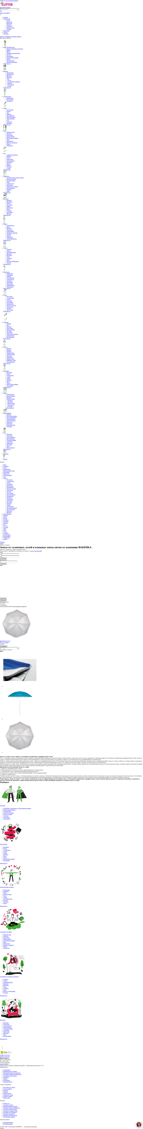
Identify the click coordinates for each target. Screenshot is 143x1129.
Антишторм (10, 506)
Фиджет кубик (7, 894)
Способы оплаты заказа (10, 1076)
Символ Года (10, 183)
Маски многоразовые (9, 810)
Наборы (5, 71)
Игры (8, 260)
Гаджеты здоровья (8, 813)
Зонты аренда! (11, 509)
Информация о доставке (10, 1071)
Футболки (9, 204)
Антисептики (7, 96)
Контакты (9, 22)
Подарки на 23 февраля (9, 1112)
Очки (8, 257)
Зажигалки (10, 230)
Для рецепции (11, 118)
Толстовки (10, 212)
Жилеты (9, 213)
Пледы (8, 203)
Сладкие (5, 527)
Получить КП (38, 551)
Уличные (9, 497)
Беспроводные (11, 329)
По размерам (10, 408)
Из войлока (10, 56)
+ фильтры (10, 400)
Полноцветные (11, 425)
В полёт (9, 262)
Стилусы (9, 121)
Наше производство (9, 47)
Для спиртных (11, 362)
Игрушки (9, 444)
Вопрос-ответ (10, 28)
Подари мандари (11, 179)
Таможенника (10, 285)
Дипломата (10, 282)
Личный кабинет (16, 36)
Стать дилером (7, 1089)
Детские (9, 308)
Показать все (7, 63)
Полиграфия (6, 536)
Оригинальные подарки (7, 887)
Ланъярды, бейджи (12, 233)
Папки (8, 144)
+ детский (9, 406)
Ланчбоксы (10, 357)
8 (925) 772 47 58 (4, 1056)
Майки (9, 206)
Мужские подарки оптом (10, 1111)
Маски (5, 393)
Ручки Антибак (7, 814)
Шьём (8, 51)
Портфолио (8, 36)
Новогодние (10, 74)
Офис (4, 130)
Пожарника (10, 287)
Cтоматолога (10, 279)
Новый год (6, 176)
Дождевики (10, 499)
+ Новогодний (11, 403)
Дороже (24, 606)
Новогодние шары (12, 62)
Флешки (9, 326)
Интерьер (9, 372)
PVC (8, 120)
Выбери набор (11, 399)
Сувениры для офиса (6, 932)
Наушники (10, 332)
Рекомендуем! (10, 132)
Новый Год (10, 273)
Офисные (6, 891)
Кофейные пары (11, 360)
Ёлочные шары (11, 180)
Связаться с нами (8, 1095)
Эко (8, 112)
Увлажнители (10, 335)
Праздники (6, 272)
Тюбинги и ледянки (12, 186)
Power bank (10, 328)
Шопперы (9, 202)
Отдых (5, 248)
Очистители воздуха (12, 334)
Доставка (6, 33)
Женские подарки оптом (10, 1115)
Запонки (9, 380)
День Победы (10, 278)
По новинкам (13, 606)
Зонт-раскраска (11, 494)
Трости (9, 299)
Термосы (9, 189)
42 (2, 603)
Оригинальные (7, 475)
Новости (9, 25)
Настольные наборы (12, 138)
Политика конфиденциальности (12, 1074)
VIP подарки (3, 844)
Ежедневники (10, 60)
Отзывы (9, 29)
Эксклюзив (10, 386)
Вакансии (9, 23)
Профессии (6, 537)
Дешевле (19, 606)
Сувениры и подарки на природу (9, 976)
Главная (5, 17)
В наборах (9, 101)
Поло (8, 209)
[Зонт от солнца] (73, 669)
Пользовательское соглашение (11, 1073)
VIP (4, 524)
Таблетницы (6, 819)
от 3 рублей (10, 109)
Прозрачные (10, 496)
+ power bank (10, 84)
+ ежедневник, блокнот (13, 81)
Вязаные (9, 200)
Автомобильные (11, 252)
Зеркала (9, 236)
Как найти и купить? (9, 1087)
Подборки (6, 371)
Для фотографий (11, 440)
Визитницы (10, 141)
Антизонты (10, 307)
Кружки (9, 348)
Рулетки (9, 234)
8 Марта (9, 276)
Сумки (8, 168)
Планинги (9, 422)
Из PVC (9, 54)
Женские (9, 75)
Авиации (9, 281)
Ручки (5, 108)
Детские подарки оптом (10, 1109)
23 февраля (10, 275)
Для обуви (9, 441)
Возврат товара (7, 1096)
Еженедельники (11, 420)
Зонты (8, 59)
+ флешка (9, 83)
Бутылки (9, 356)
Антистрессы (10, 225)
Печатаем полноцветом (13, 53)
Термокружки (10, 353)
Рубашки (9, 210)
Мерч (4, 465)
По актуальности (5, 606)
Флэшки (5, 523)
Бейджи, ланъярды (12, 142)
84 (4, 603)
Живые (9, 165)
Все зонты (9, 296)
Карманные (10, 98)
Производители (7, 1081)
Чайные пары (10, 359)
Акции (5, 459)
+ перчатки (10, 402)
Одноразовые (10, 394)
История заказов (8, 1124)
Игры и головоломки (13, 261)
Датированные (11, 419)
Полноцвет (10, 302)
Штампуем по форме (12, 57)
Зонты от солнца (11, 305)
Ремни (8, 378)
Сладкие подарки (8, 1105)
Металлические (11, 117)
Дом (4, 433)
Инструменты (10, 438)
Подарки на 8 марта (8, 1114)
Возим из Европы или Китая (15, 48)
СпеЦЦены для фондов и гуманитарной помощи (17, 808)
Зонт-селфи (10, 310)
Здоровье (5, 533)
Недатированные (11, 417)
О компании (6, 19)
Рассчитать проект (5, 7)
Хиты (5, 468)
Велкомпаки (10, 72)
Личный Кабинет (8, 1122)
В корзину (3, 646)
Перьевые (9, 123)
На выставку (7, 534)
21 (0, 603)
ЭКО (8, 78)
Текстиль (5, 199)
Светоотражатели (12, 239)
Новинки (6, 453)
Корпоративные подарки (10, 1106)
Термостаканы (11, 354)
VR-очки (9, 331)
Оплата (5, 32)
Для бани (9, 258)
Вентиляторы (10, 337)
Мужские (9, 77)
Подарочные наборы (9, 1117)
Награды (9, 133)
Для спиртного (11, 437)
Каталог (2, 36)
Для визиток (10, 375)
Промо (5, 224)
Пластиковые (10, 115)
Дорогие (9, 503)
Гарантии (9, 26)
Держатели (10, 145)
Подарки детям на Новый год (11, 1108)
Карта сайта (6, 1098)
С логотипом (10, 298)
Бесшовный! (10, 304)
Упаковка (9, 426)
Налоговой (10, 284)
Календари (10, 135)
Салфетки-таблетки (12, 155)
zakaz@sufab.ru (14, 0)
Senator (9, 111)
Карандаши (10, 159)
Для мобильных (7, 899)
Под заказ (9, 502)
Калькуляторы (11, 136)
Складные (9, 301)
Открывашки (10, 231)
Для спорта (6, 817)
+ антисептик (10, 405)
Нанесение (6, 30)
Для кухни (10, 435)
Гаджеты (9, 166)
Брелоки (9, 228)
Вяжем (8, 50)
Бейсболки (10, 207)
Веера (8, 227)
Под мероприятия (12, 508)
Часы (8, 139)
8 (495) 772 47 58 (4, 0)
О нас (8, 20)
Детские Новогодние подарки (15, 177)
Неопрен (9, 397)
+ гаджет (9, 86)
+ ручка (9, 80)
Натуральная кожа (12, 416)
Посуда (5, 347)
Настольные (10, 99)
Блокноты (9, 162)
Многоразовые (11, 396)
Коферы (9, 350)
